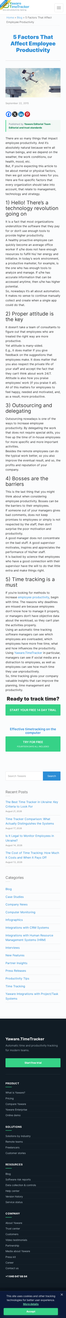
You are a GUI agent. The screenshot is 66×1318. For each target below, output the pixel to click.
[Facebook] (8, 114)
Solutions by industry (18, 1136)
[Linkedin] (21, 114)
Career (10, 1262)
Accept (30, 1311)
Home (10, 17)
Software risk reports (18, 1179)
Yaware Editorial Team (37, 124)
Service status (14, 1202)
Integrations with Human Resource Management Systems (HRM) (29, 938)
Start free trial (33, 1062)
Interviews (13, 947)
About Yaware (14, 1222)
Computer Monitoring (20, 912)
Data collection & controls (21, 1185)
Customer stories (16, 1153)
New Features (15, 955)
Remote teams (14, 1141)
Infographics (14, 920)
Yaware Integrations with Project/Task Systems (32, 996)
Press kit (11, 1256)
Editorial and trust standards (25, 127)
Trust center (13, 1228)
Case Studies (15, 897)
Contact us (12, 1268)
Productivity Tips (17, 978)
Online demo (13, 1115)
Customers (12, 1234)
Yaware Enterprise (16, 1109)
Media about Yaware (18, 1251)
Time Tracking (15, 986)
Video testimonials (16, 1239)
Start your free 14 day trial (33, 710)
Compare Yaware (16, 1103)
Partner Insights (16, 963)
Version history (14, 1196)
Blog (19, 17)
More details (31, 1304)
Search (51, 775)
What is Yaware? (15, 1092)
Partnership (12, 1245)
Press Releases (16, 970)
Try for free (33, 744)
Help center (12, 1190)
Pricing (10, 1098)
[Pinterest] (27, 114)
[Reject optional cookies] (61, 1294)
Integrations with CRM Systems (27, 927)
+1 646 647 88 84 (16, 1276)
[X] (15, 114)
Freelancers (12, 1147)
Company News (16, 904)
